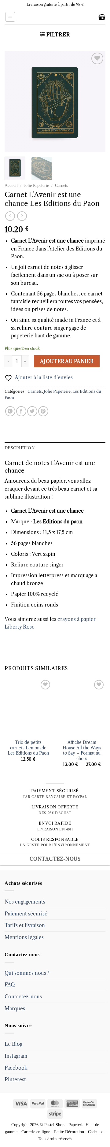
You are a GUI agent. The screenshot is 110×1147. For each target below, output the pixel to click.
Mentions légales (24, 937)
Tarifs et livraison (25, 925)
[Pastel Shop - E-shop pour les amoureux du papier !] (55, 16)
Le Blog (13, 1044)
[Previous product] (22, 216)
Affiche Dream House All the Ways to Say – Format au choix (82, 750)
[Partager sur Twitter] (32, 411)
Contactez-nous (23, 996)
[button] (10, 17)
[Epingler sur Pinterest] (43, 411)
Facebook (16, 1068)
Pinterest (15, 1079)
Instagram (16, 1056)
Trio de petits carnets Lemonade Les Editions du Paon (28, 748)
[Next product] (10, 216)
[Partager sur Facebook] (21, 411)
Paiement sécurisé (26, 914)
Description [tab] (20, 448)
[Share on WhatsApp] (10, 411)
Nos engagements (25, 902)
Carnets (61, 185)
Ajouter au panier (67, 361)
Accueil (11, 185)
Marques (15, 1008)
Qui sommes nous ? (27, 973)
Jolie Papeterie (36, 185)
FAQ (10, 985)
